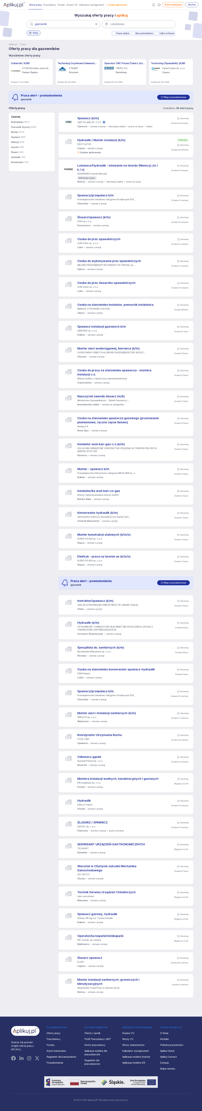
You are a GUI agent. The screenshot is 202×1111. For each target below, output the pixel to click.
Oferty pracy (35, 5)
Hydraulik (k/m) (88, 622)
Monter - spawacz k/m (93, 469)
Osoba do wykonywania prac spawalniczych (109, 261)
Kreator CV (72, 5)
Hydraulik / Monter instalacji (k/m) (101, 140)
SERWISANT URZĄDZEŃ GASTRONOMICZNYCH (111, 844)
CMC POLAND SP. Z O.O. (89, 122)
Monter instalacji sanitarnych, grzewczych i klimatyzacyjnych (108, 982)
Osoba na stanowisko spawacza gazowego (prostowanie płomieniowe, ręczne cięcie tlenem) (118, 420)
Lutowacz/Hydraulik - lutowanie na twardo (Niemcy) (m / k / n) (117, 167)
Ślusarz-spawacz (89, 958)
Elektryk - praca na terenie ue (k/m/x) (104, 556)
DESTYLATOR (84, 144)
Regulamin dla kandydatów (61, 1056)
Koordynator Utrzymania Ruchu (99, 735)
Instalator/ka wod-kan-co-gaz (98, 491)
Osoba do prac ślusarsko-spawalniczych (106, 283)
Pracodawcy (49, 5)
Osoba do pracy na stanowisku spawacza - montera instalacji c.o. (114, 372)
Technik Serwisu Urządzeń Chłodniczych (106, 892)
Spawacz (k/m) (88, 118)
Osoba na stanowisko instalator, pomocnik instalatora (115, 304)
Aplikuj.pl (13, 44)
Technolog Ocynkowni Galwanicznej (78, 63)
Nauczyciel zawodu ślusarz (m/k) (101, 396)
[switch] (173, 97)
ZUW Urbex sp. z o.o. (87, 243)
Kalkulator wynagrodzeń (91, 5)
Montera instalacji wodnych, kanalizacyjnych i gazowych (118, 778)
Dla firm (192, 4)
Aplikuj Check (167, 1050)
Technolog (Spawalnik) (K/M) (168, 63)
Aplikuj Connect (168, 1056)
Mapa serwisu (167, 1068)
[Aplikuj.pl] (25, 1031)
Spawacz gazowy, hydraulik (97, 914)
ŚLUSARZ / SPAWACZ (92, 822)
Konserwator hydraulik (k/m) (97, 512)
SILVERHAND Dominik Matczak (92, 173)
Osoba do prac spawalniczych (98, 239)
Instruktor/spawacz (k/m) (95, 601)
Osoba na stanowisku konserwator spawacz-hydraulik (116, 669)
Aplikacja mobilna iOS (133, 1062)
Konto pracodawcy (94, 1044)
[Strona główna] (14, 4)
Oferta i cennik (92, 1033)
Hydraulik (84, 800)
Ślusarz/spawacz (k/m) (94, 217)
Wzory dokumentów (133, 1044)
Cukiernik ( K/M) (20, 63)
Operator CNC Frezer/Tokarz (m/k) (124, 63)
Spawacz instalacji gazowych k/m (101, 326)
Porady (61, 5)
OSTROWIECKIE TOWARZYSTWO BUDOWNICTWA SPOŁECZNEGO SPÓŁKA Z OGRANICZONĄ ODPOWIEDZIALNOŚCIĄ (115, 628)
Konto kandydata (173, 4)
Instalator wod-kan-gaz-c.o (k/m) (101, 444)
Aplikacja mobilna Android (136, 1056)
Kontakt (164, 1039)
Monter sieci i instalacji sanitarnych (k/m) (106, 713)
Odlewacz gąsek (89, 757)
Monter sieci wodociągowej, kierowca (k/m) (108, 348)
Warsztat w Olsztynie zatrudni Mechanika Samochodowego (106, 868)
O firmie (164, 1033)
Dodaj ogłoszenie (118, 5)
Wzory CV (127, 1039)
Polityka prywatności (171, 1044)
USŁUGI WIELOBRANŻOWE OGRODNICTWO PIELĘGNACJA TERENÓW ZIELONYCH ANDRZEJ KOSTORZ (117, 449)
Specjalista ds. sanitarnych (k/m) (100, 647)
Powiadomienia (55, 1062)
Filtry (35, 33)
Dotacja (164, 1062)
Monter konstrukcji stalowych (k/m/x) (104, 534)
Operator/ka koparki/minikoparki (100, 936)
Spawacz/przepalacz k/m (95, 195)
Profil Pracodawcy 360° (97, 1039)
